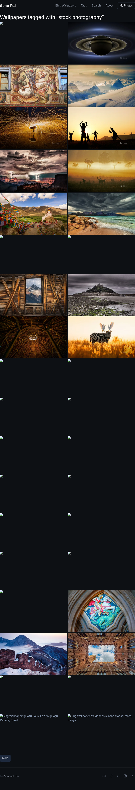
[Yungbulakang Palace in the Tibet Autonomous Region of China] (33, 214)
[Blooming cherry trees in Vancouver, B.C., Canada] (33, 609)
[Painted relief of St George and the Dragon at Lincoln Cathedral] (101, 611)
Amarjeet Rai (11, 776)
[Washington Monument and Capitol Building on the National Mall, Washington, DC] (101, 694)
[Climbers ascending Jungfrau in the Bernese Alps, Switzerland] (101, 86)
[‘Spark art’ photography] (33, 128)
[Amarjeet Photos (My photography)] (104, 776)
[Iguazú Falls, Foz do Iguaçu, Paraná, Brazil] (33, 733)
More (5, 758)
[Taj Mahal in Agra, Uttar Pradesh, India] (101, 254)
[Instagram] (125, 776)
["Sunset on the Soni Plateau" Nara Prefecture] (101, 416)
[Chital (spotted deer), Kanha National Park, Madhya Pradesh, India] (101, 171)
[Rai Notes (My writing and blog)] (111, 776)
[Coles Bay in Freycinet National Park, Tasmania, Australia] (101, 214)
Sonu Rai (8, 6)
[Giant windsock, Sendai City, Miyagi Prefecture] (33, 571)
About (109, 5)
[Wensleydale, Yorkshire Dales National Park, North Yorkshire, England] (33, 416)
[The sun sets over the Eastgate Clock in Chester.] (33, 254)
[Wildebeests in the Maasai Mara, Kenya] (101, 733)
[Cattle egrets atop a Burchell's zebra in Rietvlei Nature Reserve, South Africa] (101, 337)
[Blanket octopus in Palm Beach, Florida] (33, 378)
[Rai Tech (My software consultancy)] (118, 776)
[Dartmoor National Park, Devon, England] (33, 455)
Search (96, 5)
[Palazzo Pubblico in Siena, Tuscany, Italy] (101, 654)
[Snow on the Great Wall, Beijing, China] (33, 654)
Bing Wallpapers (65, 5)
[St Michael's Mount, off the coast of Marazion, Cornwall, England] (101, 295)
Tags (84, 5)
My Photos (126, 5)
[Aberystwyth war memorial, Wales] (101, 493)
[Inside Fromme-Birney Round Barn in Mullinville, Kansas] (33, 337)
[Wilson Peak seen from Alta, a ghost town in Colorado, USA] (33, 295)
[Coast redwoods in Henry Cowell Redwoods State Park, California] (101, 571)
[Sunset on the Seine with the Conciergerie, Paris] (33, 694)
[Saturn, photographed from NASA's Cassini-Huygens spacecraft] (101, 43)
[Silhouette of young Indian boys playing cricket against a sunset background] (101, 128)
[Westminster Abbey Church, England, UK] (101, 532)
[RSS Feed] (132, 776)
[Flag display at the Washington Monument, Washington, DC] (101, 455)
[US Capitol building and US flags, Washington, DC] (33, 493)
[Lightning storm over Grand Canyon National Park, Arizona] (33, 171)
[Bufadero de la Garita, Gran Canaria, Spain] (33, 532)
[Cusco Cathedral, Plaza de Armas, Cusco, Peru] (101, 378)
